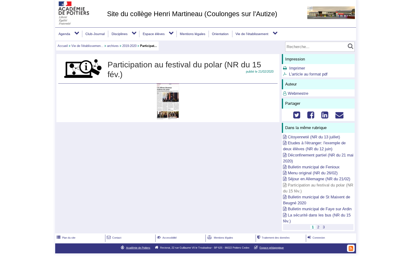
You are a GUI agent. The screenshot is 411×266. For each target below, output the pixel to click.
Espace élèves (154, 34)
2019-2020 (129, 46)
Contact (114, 237)
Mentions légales (192, 34)
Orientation (220, 34)
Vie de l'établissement (251, 34)
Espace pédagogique (271, 247)
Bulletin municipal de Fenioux (314, 167)
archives (113, 46)
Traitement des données (273, 237)
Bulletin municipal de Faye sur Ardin (320, 209)
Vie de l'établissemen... (87, 46)
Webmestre (298, 93)
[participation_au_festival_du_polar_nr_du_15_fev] (168, 118)
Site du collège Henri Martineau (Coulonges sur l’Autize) (192, 14)
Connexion (316, 237)
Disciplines (119, 34)
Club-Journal (95, 34)
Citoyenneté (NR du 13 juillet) (314, 137)
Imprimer (297, 68)
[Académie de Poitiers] (80, 23)
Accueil (63, 46)
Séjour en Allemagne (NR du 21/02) (319, 179)
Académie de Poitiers (138, 247)
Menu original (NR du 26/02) (313, 173)
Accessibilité (167, 237)
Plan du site (66, 237)
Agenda (64, 34)
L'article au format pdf (308, 74)
